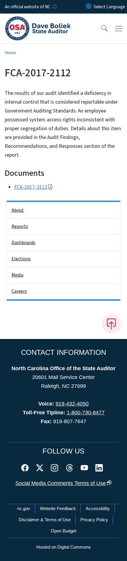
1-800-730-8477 (86, 413)
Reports (20, 226)
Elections (21, 259)
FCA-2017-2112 (30, 187)
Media (17, 275)
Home (10, 52)
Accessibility (98, 508)
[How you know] (54, 6)
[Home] (38, 20)
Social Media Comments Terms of (60, 483)
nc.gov (23, 508)
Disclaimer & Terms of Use (45, 519)
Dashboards (23, 242)
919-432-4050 (72, 404)
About (18, 210)
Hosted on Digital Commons (63, 547)
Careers (19, 291)
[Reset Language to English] (88, 6)
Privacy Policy (94, 519)
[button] (100, 28)
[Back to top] (111, 324)
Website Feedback (58, 508)
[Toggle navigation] (118, 28)
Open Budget (63, 530)
